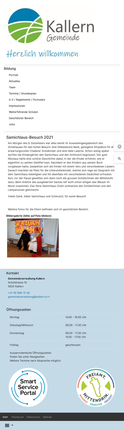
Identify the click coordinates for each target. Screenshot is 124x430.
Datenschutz (33, 417)
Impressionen (17, 105)
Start (5, 417)
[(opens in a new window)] (28, 387)
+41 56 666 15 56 (19, 292)
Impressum (18, 417)
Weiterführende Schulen (23, 112)
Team (12, 87)
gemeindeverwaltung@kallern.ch (27, 296)
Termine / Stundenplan (22, 93)
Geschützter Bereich (21, 118)
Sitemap (47, 417)
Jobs (12, 124)
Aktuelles (14, 81)
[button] (33, 237)
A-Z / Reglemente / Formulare (27, 99)
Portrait (13, 75)
